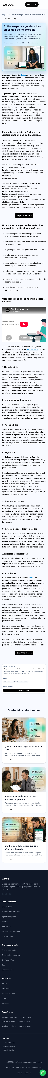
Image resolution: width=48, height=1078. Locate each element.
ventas (31, 578)
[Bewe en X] (3, 894)
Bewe (5, 878)
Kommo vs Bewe (24, 1022)
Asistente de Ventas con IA (11, 912)
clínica (23, 75)
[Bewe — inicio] (8, 4)
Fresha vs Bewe (26, 1017)
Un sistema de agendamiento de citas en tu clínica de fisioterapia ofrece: (23, 671)
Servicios (5, 1003)
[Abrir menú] (42, 4)
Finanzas (5, 921)
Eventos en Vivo (8, 960)
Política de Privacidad (34, 1067)
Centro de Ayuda (8, 970)
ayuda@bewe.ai (9, 1046)
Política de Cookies (24, 1073)
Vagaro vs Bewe (25, 1026)
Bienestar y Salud (8, 993)
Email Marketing (7, 936)
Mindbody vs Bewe (9, 1026)
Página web (6, 926)
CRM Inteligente (7, 907)
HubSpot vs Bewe (8, 1022)
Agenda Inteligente (9, 917)
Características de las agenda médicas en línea (16, 673)
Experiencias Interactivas (11, 955)
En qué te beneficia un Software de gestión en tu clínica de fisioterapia (24, 669)
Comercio (5, 998)
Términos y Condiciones (15, 1067)
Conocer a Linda (24, 690)
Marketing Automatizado (11, 931)
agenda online (32, 349)
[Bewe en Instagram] (10, 894)
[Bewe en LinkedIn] (6, 894)
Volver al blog (9, 19)
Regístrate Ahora (24, 215)
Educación (5, 989)
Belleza (4, 984)
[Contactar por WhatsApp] (43, 1073)
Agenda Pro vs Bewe (9, 1017)
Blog (3, 15)
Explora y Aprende (9, 950)
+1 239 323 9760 (9, 1043)
